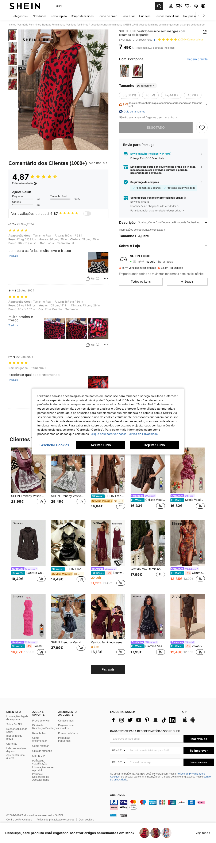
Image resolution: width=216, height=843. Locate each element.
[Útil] (87, 278)
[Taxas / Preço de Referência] (133, 47)
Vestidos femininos (77, 24)
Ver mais (108, 669)
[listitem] (28, 481)
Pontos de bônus (68, 733)
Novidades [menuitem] (39, 16)
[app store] (185, 721)
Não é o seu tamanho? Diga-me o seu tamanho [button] (147, 117)
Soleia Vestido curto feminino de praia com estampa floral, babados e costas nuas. (188, 499)
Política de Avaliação (22, 183)
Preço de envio (41, 720)
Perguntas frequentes (64, 739)
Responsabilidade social (16, 730)
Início (11, 24)
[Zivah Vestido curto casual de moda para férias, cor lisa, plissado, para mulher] (187, 616)
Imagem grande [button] (197, 59)
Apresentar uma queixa (15, 757)
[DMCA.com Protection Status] (123, 815)
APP (184, 712)
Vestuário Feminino (28, 24)
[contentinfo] (162, 805)
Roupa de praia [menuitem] (107, 16)
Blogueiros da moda (14, 737)
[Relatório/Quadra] (105, 278)
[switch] (87, 213)
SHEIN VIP (38, 756)
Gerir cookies (86, 819)
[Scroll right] (203, 16)
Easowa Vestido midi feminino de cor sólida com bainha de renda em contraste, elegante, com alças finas (108, 572)
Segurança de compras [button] (144, 182)
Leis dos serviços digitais (16, 750)
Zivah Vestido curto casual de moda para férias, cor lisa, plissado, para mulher (188, 646)
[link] (178, 5)
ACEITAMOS (117, 795)
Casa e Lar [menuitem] (128, 16)
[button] (195, 5)
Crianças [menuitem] (144, 16)
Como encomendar (39, 739)
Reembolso (39, 733)
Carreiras (11, 743)
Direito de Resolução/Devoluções (45, 727)
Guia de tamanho (42, 750)
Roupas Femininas (53, 24)
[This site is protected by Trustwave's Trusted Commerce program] (113, 815)
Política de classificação (39, 762)
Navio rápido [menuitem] (58, 16)
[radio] (124, 70)
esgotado (156, 128)
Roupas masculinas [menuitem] (167, 16)
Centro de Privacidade (19, 819)
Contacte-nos (66, 720)
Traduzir (13, 255)
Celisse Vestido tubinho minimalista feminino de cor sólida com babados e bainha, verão (148, 499)
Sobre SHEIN (14, 724)
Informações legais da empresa (17, 718)
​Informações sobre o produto (43, 769)
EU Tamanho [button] (144, 85)
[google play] (193, 721)
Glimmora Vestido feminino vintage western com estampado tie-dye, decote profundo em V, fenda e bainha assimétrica (188, 572)
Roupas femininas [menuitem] (82, 16)
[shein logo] (24, 6)
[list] (144, 720)
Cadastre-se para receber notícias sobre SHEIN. (145, 731)
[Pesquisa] (159, 6)
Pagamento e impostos (66, 727)
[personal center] (170, 5)
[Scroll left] (198, 16)
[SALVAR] (202, 127)
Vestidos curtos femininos (106, 24)
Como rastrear (40, 745)
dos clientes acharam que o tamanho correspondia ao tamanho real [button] (162, 104)
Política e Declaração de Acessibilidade (40, 777)
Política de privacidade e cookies (55, 819)
